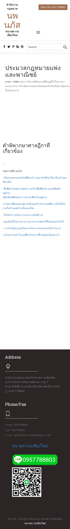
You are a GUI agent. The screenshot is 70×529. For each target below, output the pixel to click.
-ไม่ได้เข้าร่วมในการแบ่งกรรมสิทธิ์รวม (23, 215)
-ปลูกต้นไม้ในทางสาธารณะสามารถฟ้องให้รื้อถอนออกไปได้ (33, 221)
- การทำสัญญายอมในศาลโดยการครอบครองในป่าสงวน (32, 228)
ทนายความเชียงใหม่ (30, 445)
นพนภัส (12, 20)
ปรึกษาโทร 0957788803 (53, 7)
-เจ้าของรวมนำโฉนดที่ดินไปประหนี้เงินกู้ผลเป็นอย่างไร (31, 234)
